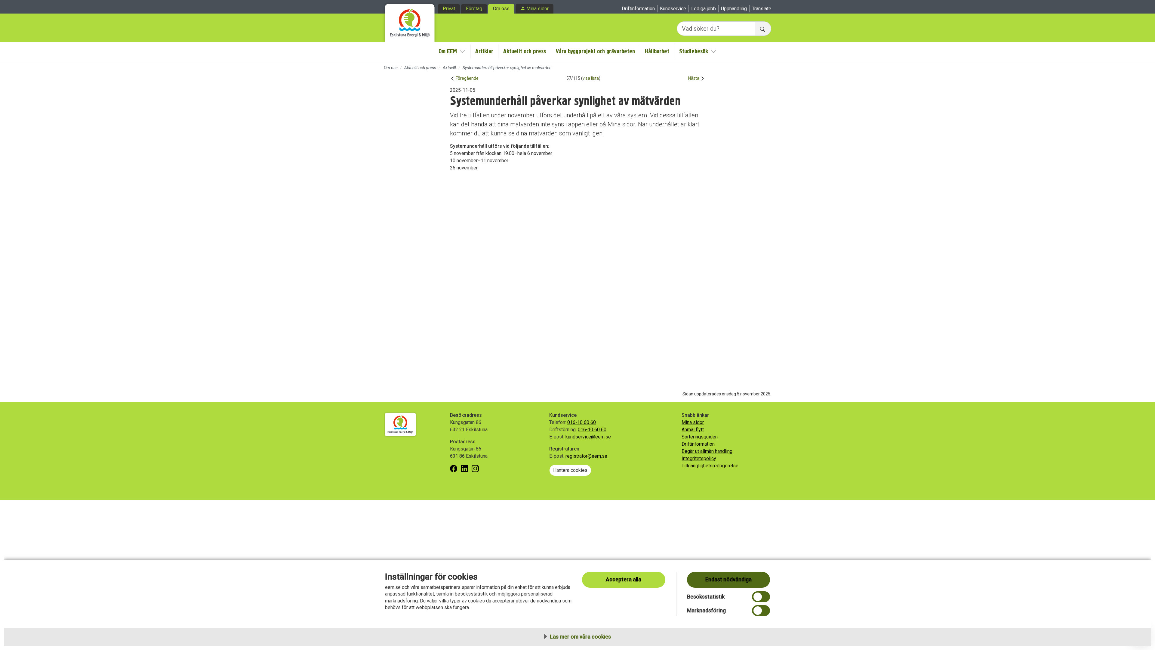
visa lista (591, 78)
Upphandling (734, 8)
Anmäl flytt (693, 429)
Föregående (467, 78)
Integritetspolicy (699, 458)
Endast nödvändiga (728, 579)
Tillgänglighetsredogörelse (710, 466)
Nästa (694, 78)
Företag (474, 8)
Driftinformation (638, 8)
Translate (761, 8)
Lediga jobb (703, 8)
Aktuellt (449, 67)
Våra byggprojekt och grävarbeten (595, 51)
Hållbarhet (657, 51)
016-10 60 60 (581, 422)
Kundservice (673, 8)
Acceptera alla (623, 579)
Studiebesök (693, 51)
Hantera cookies (570, 470)
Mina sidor (537, 8)
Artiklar (484, 51)
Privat (449, 8)
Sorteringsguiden (700, 437)
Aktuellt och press (524, 51)
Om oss (501, 8)
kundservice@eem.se (588, 437)
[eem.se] (409, 21)
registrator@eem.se (586, 456)
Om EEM (448, 51)
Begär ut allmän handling (707, 451)
